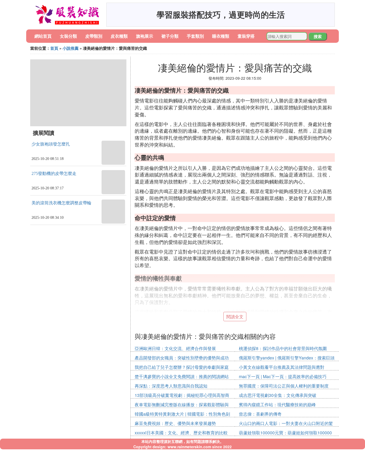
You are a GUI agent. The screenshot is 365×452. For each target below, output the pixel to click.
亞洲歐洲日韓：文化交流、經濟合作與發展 (175, 348)
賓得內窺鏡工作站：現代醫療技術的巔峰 (277, 404)
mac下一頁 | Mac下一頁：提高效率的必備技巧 (283, 376)
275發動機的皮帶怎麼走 (54, 173)
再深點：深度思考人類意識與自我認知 (171, 386)
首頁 (54, 48)
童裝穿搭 (246, 36)
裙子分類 (169, 36)
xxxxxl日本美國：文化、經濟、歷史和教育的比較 (181, 433)
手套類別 (195, 36)
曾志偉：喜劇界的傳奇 (260, 414)
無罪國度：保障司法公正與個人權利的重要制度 (284, 386)
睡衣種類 (220, 36)
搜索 (318, 36)
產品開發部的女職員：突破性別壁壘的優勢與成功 (182, 358)
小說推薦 (71, 48)
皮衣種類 (119, 36)
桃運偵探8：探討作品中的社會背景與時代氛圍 (283, 348)
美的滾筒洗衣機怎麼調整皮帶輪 (61, 203)
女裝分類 (68, 36)
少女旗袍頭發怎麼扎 (51, 144)
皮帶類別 (93, 36)
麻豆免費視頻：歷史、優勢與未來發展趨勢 (175, 423)
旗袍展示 (144, 36)
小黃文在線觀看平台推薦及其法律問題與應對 (281, 367)
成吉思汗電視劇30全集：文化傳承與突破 (277, 395)
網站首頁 (43, 36)
